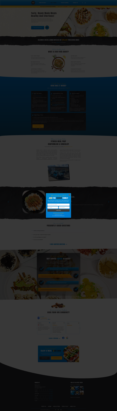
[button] (69, 195)
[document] (58, 205)
